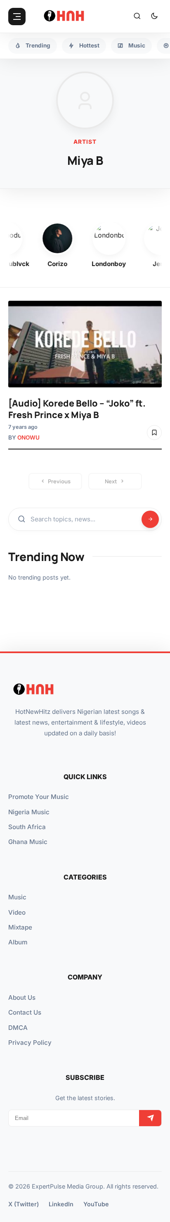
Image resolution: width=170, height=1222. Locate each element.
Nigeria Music (29, 812)
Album (17, 942)
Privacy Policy (30, 1042)
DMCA (18, 1028)
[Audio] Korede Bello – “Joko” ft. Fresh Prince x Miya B (77, 409)
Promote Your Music (38, 797)
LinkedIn (61, 1204)
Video (17, 912)
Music (17, 897)
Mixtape (20, 927)
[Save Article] (154, 432)
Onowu (28, 437)
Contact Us (24, 1012)
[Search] (137, 16)
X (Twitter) (23, 1204)
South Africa (27, 827)
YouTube (96, 1204)
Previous (59, 481)
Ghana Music (27, 842)
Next (111, 481)
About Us (21, 997)
